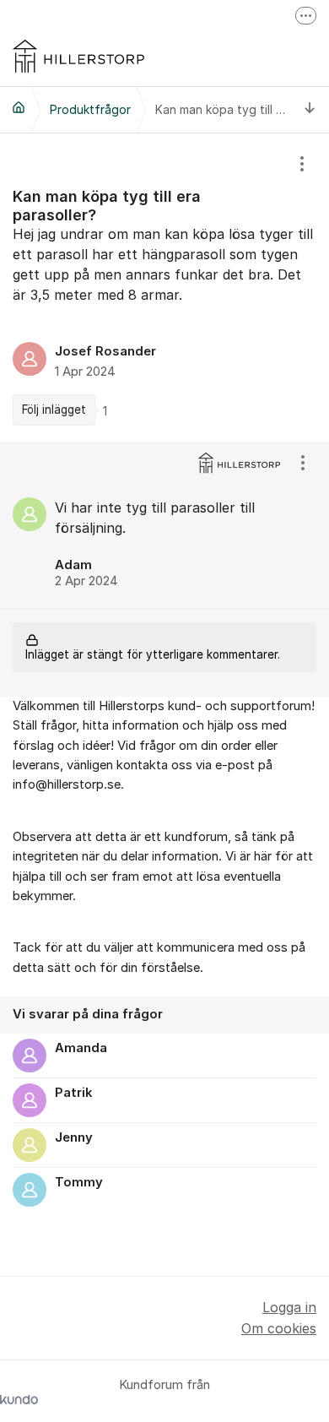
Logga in (289, 1307)
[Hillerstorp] (18, 107)
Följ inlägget (54, 409)
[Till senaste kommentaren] (310, 109)
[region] (164, 287)
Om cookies (278, 1328)
